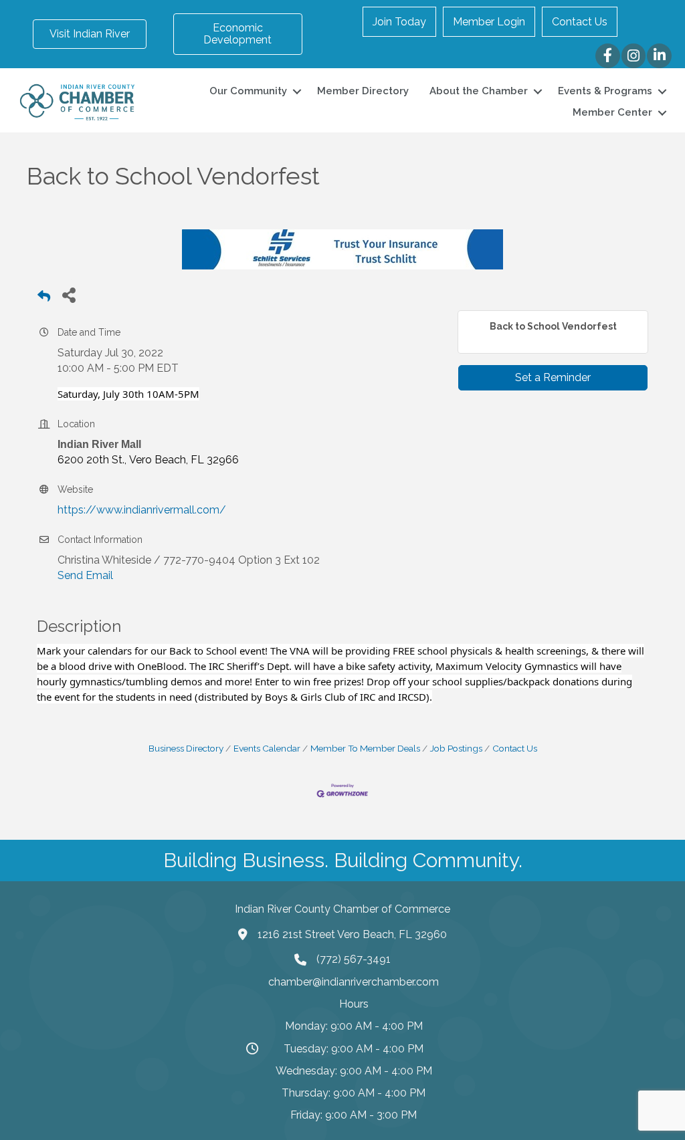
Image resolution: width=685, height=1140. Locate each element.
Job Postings (456, 748)
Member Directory (363, 91)
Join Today (399, 21)
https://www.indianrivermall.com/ (142, 509)
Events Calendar (266, 748)
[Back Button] (43, 299)
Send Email (85, 575)
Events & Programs (605, 91)
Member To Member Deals (365, 748)
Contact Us (579, 21)
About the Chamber (478, 91)
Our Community (248, 91)
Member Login (489, 21)
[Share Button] (69, 294)
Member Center (612, 112)
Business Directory (186, 748)
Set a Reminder (553, 377)
